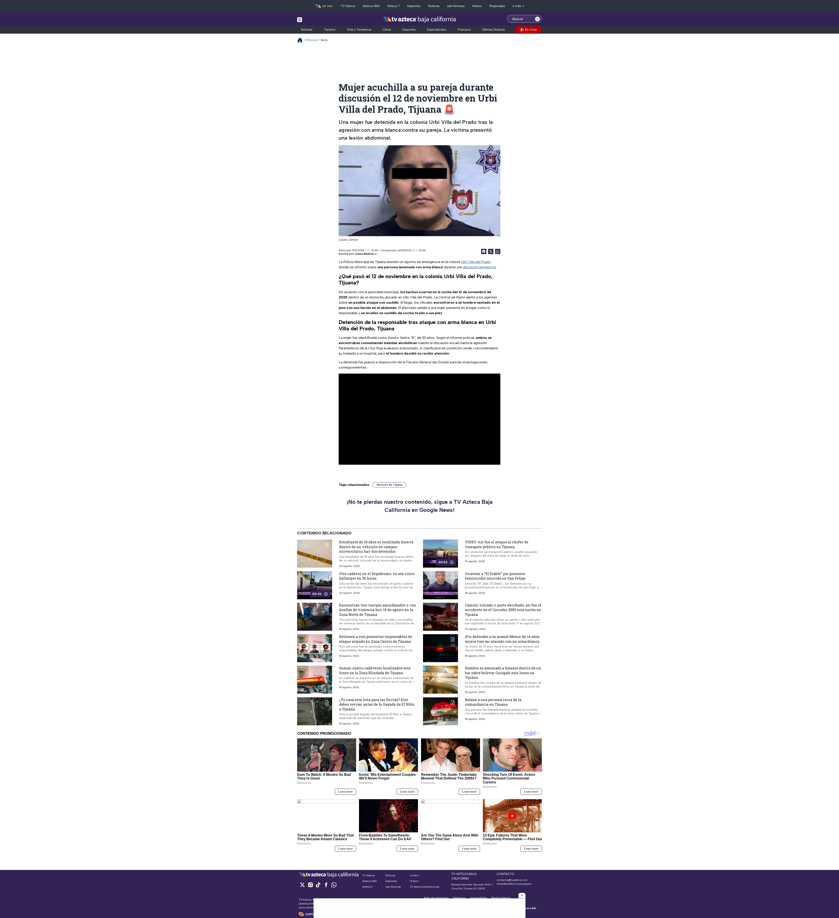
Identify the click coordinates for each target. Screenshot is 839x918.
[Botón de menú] (299, 19)
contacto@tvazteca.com (512, 880)
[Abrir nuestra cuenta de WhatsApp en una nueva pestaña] (333, 884)
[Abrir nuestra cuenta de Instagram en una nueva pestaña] (310, 884)
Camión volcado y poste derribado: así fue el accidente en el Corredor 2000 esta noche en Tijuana (503, 610)
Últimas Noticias (493, 29)
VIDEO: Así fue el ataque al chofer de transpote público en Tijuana (496, 544)
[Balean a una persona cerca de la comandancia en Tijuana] (440, 711)
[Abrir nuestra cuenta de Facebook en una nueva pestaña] (326, 884)
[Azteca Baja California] (419, 19)
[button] (521, 895)
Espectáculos (436, 29)
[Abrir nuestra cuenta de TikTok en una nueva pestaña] (318, 884)
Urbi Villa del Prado (476, 262)
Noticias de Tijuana (389, 484)
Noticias (434, 6)
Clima (387, 29)
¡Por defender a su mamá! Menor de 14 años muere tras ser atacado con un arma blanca (502, 639)
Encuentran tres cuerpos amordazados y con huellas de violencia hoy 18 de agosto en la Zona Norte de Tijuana (377, 610)
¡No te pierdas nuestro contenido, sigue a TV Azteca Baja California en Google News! (419, 506)
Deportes (414, 6)
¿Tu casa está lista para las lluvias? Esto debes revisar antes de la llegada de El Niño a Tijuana (376, 704)
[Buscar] (537, 18)
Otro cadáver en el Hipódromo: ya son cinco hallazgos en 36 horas (376, 575)
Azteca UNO (371, 6)
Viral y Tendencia (359, 29)
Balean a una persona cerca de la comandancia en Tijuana (493, 702)
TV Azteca (348, 6)
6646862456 (505, 883)
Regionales (497, 6)
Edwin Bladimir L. (366, 253)
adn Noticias (456, 6)
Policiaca (464, 29)
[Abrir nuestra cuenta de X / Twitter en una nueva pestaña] (302, 884)
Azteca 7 (393, 6)
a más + (518, 6)
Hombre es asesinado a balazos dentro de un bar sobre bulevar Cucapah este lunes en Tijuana (503, 673)
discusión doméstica (479, 267)
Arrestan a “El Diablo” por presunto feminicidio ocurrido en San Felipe (495, 575)
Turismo (330, 29)
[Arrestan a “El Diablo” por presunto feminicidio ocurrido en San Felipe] (440, 585)
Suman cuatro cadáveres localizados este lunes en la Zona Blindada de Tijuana (375, 670)
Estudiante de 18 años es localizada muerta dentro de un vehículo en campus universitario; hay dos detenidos (376, 547)
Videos (477, 6)
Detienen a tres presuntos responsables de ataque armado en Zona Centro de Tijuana (375, 639)
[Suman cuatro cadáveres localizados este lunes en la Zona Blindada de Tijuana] (314, 680)
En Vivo (531, 30)
